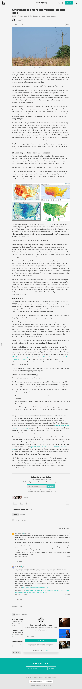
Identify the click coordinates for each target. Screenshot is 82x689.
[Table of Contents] (2, 344)
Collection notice (52, 677)
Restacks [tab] (22, 514)
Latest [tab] (18, 614)
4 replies (19, 599)
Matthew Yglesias (20, 19)
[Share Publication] (62, 3)
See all (15, 653)
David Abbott (19, 533)
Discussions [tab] (24, 614)
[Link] (9, 153)
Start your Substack (36, 681)
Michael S (18, 567)
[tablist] (19, 514)
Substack (33, 685)
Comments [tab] (15, 514)
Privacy (41, 677)
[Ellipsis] (69, 533)
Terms (45, 677)
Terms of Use (49, 644)
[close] (56, 618)
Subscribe (69, 3)
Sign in (77, 3)
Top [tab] (14, 614)
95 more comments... (17, 606)
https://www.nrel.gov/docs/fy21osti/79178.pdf (35, 587)
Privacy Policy (53, 646)
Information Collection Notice (40, 646)
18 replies (19, 561)
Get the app (49, 681)
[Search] (58, 3)
